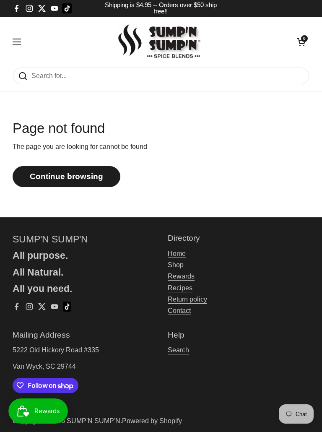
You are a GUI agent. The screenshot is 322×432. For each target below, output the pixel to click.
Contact (179, 310)
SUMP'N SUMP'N (93, 420)
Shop (176, 264)
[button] (301, 42)
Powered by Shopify (152, 420)
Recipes (180, 287)
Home (177, 253)
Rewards (181, 276)
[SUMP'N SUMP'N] (159, 42)
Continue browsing (66, 176)
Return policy (187, 299)
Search (178, 350)
